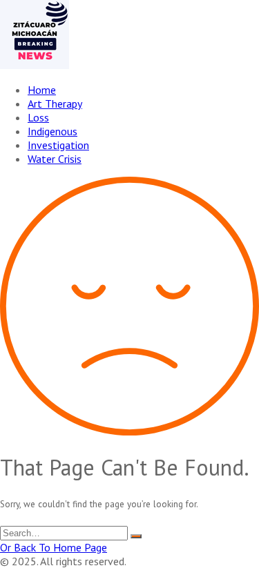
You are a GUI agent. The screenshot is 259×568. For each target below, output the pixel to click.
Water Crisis (54, 159)
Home (42, 90)
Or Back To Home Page (53, 547)
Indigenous (52, 131)
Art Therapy (55, 103)
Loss (38, 117)
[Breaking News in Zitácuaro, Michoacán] (34, 65)
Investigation (58, 145)
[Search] (136, 536)
